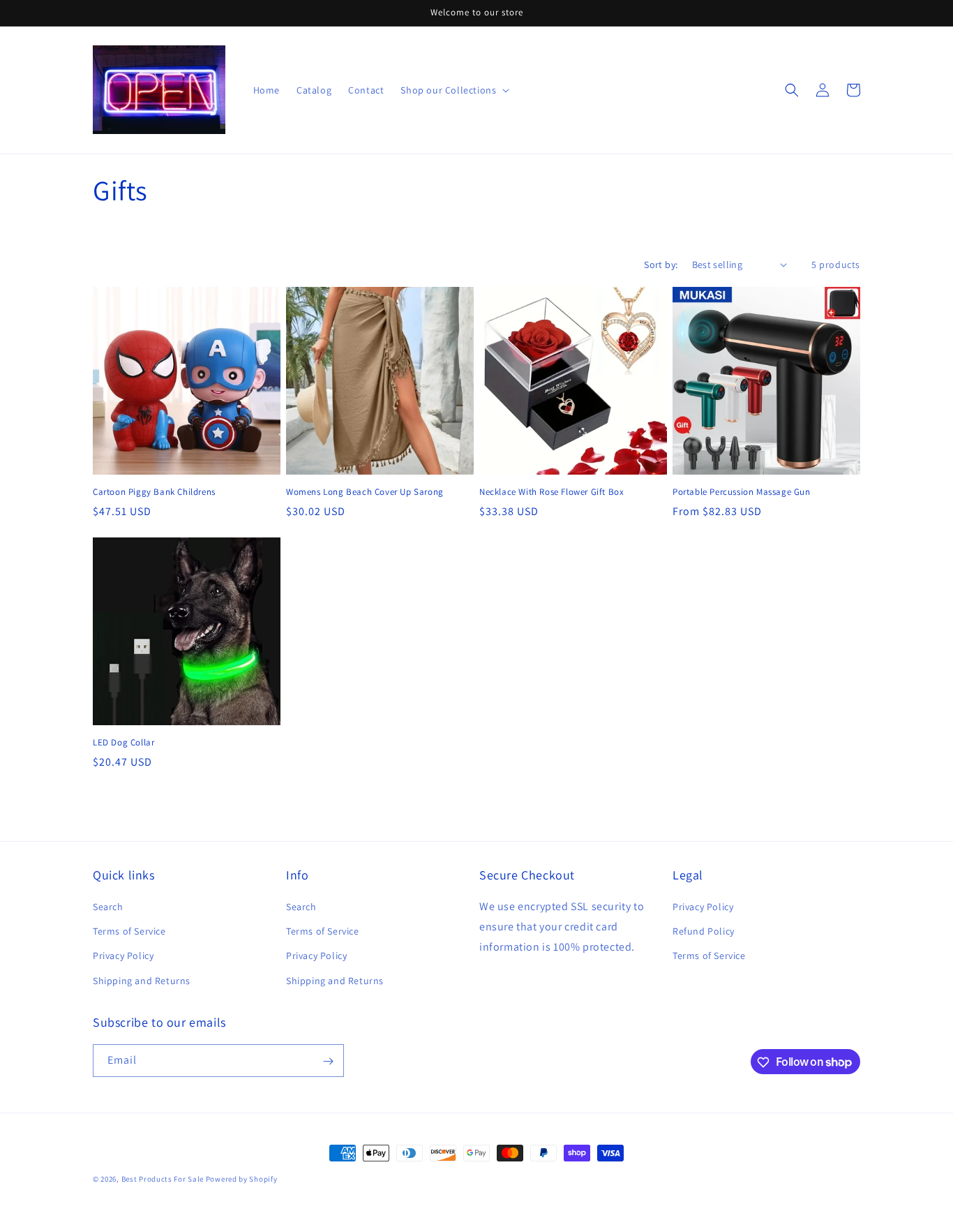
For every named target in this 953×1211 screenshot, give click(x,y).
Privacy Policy (123, 956)
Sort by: (660, 264)
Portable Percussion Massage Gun (742, 492)
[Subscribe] (328, 1061)
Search (108, 906)
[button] (791, 90)
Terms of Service (129, 932)
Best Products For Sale (162, 1179)
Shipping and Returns (141, 980)
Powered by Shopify (242, 1179)
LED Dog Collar (123, 742)
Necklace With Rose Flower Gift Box (551, 492)
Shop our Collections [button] (448, 90)
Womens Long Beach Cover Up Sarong (365, 492)
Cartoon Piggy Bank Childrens (154, 492)
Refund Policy (704, 932)
